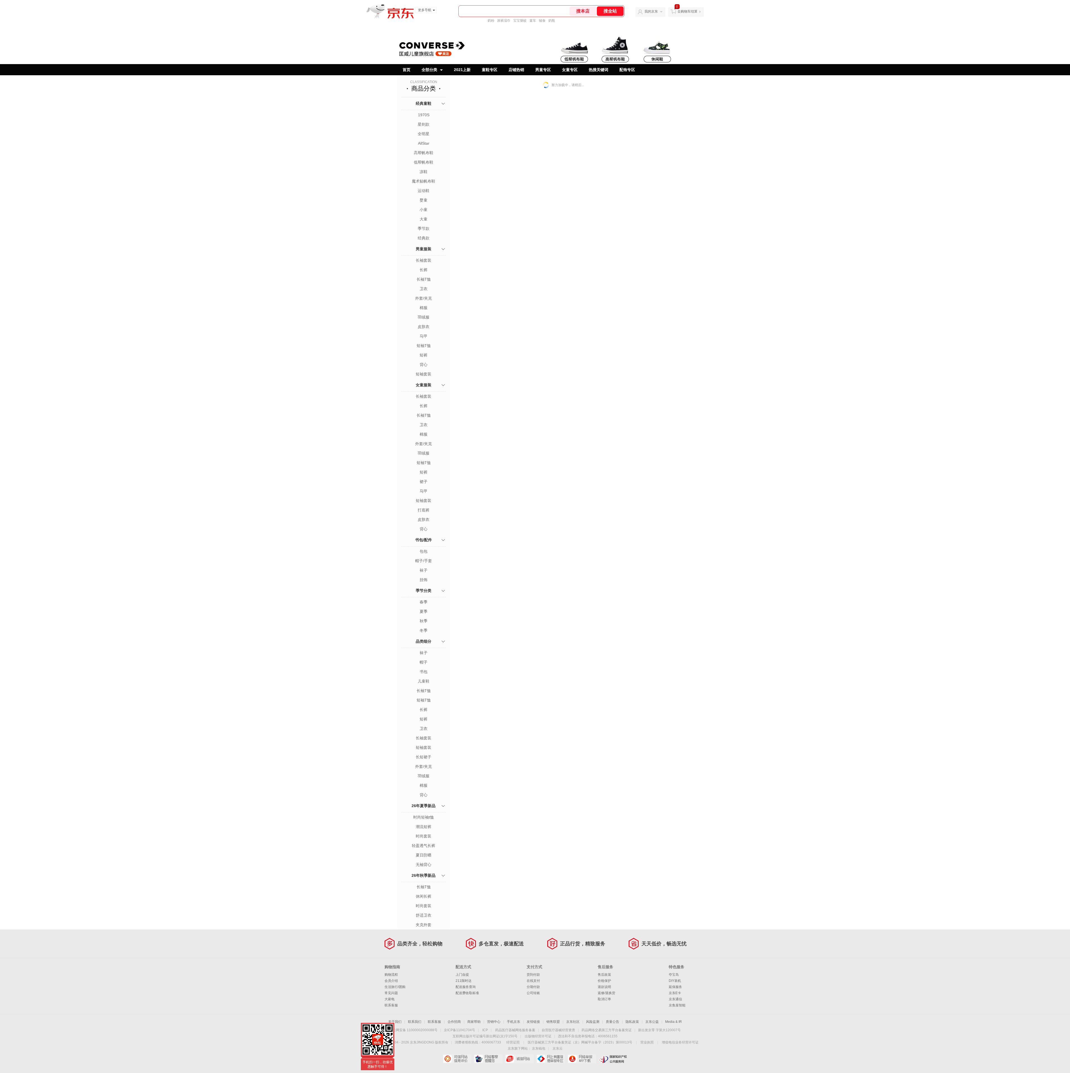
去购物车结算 (687, 11)
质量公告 (612, 1022)
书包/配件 (423, 540)
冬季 (423, 630)
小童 (423, 209)
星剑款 (423, 124)
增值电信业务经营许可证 (680, 1042)
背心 (423, 364)
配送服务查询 (466, 987)
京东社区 (573, 1022)
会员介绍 (391, 981)
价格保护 (604, 981)
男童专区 (543, 69)
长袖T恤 (424, 279)
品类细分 (423, 641)
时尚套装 (423, 836)
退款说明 (604, 987)
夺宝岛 (674, 975)
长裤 (423, 270)
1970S (423, 115)
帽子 (423, 662)
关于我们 (395, 1022)
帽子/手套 (423, 561)
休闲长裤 (423, 896)
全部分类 (429, 69)
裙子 (423, 481)
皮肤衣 (423, 326)
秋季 (423, 621)
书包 (423, 671)
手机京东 (513, 1022)
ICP (485, 1030)
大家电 (390, 999)
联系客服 (391, 1005)
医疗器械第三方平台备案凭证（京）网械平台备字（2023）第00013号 (580, 1042)
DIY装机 (675, 981)
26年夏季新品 (424, 805)
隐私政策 (632, 1022)
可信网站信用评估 (457, 1058)
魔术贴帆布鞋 (423, 181)
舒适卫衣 (423, 915)
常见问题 (391, 993)
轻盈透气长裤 (423, 845)
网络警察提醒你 (488, 1058)
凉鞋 (423, 171)
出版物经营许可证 (538, 1036)
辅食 (542, 21)
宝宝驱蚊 (520, 21)
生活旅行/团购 (395, 987)
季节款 (423, 228)
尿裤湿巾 (503, 21)
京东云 (558, 1048)
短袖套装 (423, 374)
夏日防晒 (423, 855)
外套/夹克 (423, 298)
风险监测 (592, 1022)
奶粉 (491, 21)
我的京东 (651, 11)
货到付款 (533, 975)
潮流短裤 (423, 826)
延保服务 (675, 987)
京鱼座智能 (677, 1005)
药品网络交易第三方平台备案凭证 (607, 1030)
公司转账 (533, 993)
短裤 (423, 355)
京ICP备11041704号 (459, 1030)
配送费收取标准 (467, 993)
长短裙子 (423, 757)
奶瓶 (551, 21)
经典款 (423, 238)
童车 (532, 21)
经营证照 (513, 1042)
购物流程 (391, 975)
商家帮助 (474, 1022)
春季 (423, 602)
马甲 (423, 336)
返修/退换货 (606, 993)
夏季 (423, 611)
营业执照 (647, 1042)
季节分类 (423, 590)
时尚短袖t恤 (423, 817)
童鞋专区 (489, 69)
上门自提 (462, 975)
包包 (423, 551)
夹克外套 (423, 925)
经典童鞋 (423, 103)
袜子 (423, 570)
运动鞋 (423, 190)
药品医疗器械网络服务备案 (515, 1030)
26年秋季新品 (424, 875)
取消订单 (604, 999)
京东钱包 (538, 1048)
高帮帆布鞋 (423, 152)
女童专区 (570, 69)
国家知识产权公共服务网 (613, 1058)
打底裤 (423, 510)
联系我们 (414, 1022)
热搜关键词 (598, 69)
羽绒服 (423, 317)
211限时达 (463, 981)
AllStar (423, 143)
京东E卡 (675, 993)
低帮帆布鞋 (423, 162)
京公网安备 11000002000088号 (413, 1030)
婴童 (423, 200)
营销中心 (493, 1022)
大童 (423, 219)
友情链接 (533, 1022)
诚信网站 (519, 1058)
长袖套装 (423, 260)
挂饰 (423, 579)
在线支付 (533, 981)
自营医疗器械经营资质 (558, 1030)
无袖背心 (423, 864)
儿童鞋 (423, 681)
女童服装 (423, 385)
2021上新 (462, 69)
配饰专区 (627, 69)
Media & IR (673, 1022)
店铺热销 (516, 69)
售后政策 (604, 975)
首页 (406, 69)
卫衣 (423, 289)
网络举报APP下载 (582, 1058)
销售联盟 (553, 1022)
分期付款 (533, 987)
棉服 (423, 307)
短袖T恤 (424, 345)
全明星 (423, 134)
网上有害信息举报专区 (550, 1058)
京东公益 (652, 1022)
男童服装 (423, 249)
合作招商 (454, 1022)
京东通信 (675, 999)
